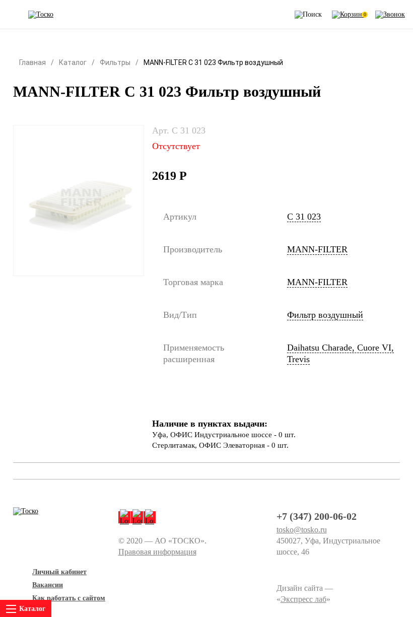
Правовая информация (157, 551)
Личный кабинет (59, 572)
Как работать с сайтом (68, 598)
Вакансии (47, 585)
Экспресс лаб (303, 599)
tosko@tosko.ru (302, 529)
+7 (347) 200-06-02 (317, 516)
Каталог (73, 62)
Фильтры (115, 62)
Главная (32, 62)
